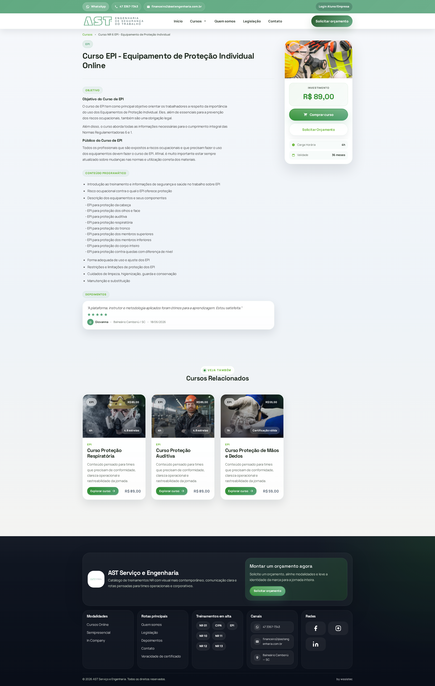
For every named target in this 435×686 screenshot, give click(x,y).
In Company (96, 640)
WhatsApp (98, 6)
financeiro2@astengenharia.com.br (177, 6)
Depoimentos (151, 640)
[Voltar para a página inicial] (113, 21)
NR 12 (203, 646)
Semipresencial (98, 632)
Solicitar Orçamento (318, 129)
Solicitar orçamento (332, 21)
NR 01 (203, 625)
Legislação (252, 21)
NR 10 (203, 636)
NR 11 (218, 636)
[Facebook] (316, 628)
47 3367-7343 (129, 6)
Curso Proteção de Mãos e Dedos (252, 453)
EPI (232, 625)
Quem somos (225, 21)
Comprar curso (322, 114)
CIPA (218, 625)
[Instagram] (338, 628)
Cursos (196, 21)
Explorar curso (100, 491)
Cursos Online (98, 624)
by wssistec (344, 679)
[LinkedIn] (316, 644)
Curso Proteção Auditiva (173, 453)
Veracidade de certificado (161, 656)
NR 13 (219, 646)
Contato (275, 21)
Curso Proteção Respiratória (104, 453)
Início (178, 21)
